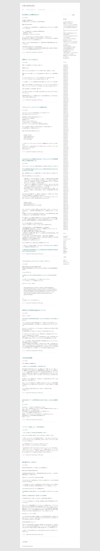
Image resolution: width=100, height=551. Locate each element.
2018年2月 (65, 110)
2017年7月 (65, 120)
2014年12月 (65, 147)
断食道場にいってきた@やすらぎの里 (69, 55)
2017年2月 (65, 126)
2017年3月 (65, 124)
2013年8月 (65, 168)
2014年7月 (65, 152)
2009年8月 (65, 194)
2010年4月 (65, 183)
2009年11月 (65, 190)
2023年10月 (65, 78)
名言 (64, 243)
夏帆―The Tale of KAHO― (27, 24)
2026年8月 (65, 65)
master (41, 52)
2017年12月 (65, 113)
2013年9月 (65, 166)
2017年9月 (65, 117)
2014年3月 (65, 158)
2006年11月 (65, 222)
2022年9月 (65, 85)
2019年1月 (65, 97)
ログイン (64, 259)
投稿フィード (65, 261)
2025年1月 (65, 72)
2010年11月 (65, 179)
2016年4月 (65, 140)
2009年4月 (65, 200)
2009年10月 (65, 191)
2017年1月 (65, 127)
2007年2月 (65, 219)
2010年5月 (65, 181)
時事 (64, 247)
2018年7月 (65, 105)
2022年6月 (65, 87)
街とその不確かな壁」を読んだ (68, 49)
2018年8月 (65, 104)
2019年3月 (65, 95)
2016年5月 (65, 138)
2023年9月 (65, 80)
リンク (64, 240)
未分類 (27, 52)
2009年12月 (65, 188)
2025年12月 (65, 67)
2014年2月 (65, 159)
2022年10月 (65, 84)
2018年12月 (65, 98)
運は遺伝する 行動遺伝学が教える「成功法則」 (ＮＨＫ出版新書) (34, 495)
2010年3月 (65, 184)
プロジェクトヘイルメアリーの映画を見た (34, 107)
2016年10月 (65, 131)
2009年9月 (65, 193)
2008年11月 (65, 206)
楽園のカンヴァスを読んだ (30, 59)
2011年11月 (65, 173)
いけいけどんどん (28, 6)
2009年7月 (65, 195)
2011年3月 (65, 176)
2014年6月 (65, 154)
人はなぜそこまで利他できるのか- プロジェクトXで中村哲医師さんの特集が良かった (40, 159)
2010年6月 (65, 180)
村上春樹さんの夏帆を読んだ (30, 14)
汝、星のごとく (66, 56)
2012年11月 (65, 172)
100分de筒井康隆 (27, 358)
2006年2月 (65, 227)
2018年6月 (65, 106)
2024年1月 (65, 77)
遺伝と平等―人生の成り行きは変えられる (30, 470)
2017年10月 (65, 116)
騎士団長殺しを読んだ (67, 51)
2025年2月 (65, 70)
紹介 (23, 9)
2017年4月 (65, 123)
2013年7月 (65, 169)
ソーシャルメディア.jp (41, 9)
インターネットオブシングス (30, 9)
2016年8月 (65, 134)
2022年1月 (65, 90)
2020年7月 (65, 91)
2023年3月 (65, 81)
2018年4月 (65, 108)
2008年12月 (65, 205)
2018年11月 (65, 99)
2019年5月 (65, 92)
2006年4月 (65, 225)
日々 (64, 245)
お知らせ (64, 237)
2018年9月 (65, 102)
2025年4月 (65, 69)
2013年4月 (65, 170)
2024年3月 (65, 76)
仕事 (64, 241)
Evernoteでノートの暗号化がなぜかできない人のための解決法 (40, 400)
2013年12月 (65, 162)
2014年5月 (65, 155)
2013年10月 (65, 165)
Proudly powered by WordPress (27, 546)
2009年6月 (65, 197)
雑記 (64, 252)
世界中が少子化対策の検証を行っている (34, 310)
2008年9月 (65, 209)
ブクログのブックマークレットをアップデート (36, 261)
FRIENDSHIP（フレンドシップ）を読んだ (70, 41)
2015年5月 (65, 145)
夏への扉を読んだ (66, 58)
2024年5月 (65, 74)
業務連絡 (64, 251)
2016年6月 (65, 137)
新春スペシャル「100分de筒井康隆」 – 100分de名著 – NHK (34, 366)
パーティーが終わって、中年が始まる (33, 427)
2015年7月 (65, 144)
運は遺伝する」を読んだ (29, 462)
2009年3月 (65, 201)
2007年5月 (65, 215)
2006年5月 (65, 223)
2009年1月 (65, 204)
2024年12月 (65, 73)
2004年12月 (65, 229)
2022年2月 (65, 88)
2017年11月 (65, 115)
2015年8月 (65, 142)
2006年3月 (65, 226)
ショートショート (66, 238)
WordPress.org (66, 264)
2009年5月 (65, 198)
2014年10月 (65, 149)
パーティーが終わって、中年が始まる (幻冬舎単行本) (32, 432)
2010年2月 (65, 186)
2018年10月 (65, 101)
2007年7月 (65, 212)
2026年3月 (65, 66)
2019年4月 (65, 94)
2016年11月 (65, 130)
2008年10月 (65, 208)
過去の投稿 (24, 541)
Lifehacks (65, 236)
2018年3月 (65, 109)
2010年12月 (65, 177)
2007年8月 (65, 211)
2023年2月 (65, 83)
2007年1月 (65, 220)
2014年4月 (65, 156)
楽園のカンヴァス (25, 67)
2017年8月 (65, 119)
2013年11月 (65, 163)
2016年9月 (65, 133)
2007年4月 (65, 216)
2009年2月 (65, 202)
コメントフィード (66, 262)
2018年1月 (65, 112)
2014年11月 (65, 148)
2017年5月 (65, 122)
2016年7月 (65, 136)
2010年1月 (65, 187)
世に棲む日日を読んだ (67, 45)
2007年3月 (65, 218)
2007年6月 (65, 213)
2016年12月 (65, 129)
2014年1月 (65, 161)
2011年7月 (65, 174)
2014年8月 (65, 151)
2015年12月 (65, 141)
